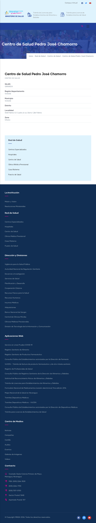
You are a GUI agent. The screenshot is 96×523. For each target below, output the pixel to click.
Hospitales (12, 154)
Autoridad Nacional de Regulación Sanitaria (22, 269)
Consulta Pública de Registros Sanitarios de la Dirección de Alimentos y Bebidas (37, 374)
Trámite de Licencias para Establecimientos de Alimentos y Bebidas (45, 15)
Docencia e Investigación (15, 274)
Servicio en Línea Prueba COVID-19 (18, 345)
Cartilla (8, 440)
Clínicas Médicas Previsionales (17, 322)
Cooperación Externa (13, 288)
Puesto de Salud (14, 174)
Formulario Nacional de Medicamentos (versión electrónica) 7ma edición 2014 (35, 388)
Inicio (31, 56)
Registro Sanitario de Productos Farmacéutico (23, 354)
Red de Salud (40, 56)
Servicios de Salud (12, 278)
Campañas (9, 435)
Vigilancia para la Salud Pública (17, 264)
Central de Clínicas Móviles (15, 317)
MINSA (17, 517)
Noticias (8, 430)
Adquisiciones (10, 307)
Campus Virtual (71, 3)
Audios (7, 445)
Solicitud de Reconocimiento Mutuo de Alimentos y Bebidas (29, 378)
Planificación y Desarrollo (15, 283)
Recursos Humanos (12, 298)
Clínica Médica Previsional (18, 164)
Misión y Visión (11, 201)
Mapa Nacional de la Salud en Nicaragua (21, 393)
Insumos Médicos (11, 303)
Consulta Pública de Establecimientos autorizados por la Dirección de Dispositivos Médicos (41, 407)
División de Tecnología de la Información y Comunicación (27, 326)
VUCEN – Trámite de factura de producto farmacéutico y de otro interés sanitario (37, 364)
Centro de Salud (54, 56)
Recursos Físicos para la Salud (17, 293)
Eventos (8, 449)
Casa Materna (13, 169)
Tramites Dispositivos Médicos (17, 398)
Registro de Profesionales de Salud (18, 369)
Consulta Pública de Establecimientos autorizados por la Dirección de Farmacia (36, 359)
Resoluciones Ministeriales (15, 206)
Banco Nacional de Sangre (15, 312)
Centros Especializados (17, 149)
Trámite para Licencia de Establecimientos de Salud (25, 412)
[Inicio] (14, 14)
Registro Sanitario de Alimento (17, 350)
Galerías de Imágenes (13, 454)
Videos (7, 459)
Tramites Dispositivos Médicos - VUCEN (20, 402)
